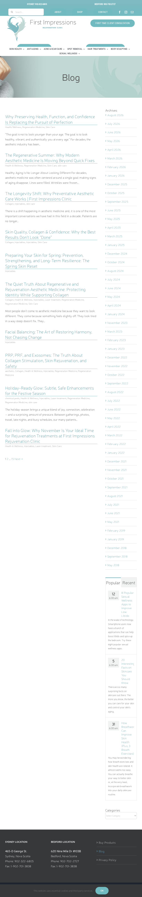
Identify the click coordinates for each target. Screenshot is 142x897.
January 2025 (116, 245)
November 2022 (117, 366)
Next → (19, 459)
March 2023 (114, 331)
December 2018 (117, 548)
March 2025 (114, 236)
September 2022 (117, 383)
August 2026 (115, 115)
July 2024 (113, 279)
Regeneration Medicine (33, 127)
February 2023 (116, 340)
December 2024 (117, 253)
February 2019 (116, 530)
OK (102, 890)
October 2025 (116, 193)
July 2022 (113, 400)
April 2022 (114, 426)
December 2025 (117, 184)
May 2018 (113, 565)
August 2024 (115, 271)
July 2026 (113, 124)
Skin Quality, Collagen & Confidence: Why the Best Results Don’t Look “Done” (50, 234)
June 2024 (114, 288)
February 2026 (116, 167)
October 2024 (116, 262)
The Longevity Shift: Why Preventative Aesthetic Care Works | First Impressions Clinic (49, 196)
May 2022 (113, 418)
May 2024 (113, 296)
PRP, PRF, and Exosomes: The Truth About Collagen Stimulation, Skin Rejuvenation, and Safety (46, 360)
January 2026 (116, 175)
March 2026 (114, 158)
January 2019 (115, 539)
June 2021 (113, 513)
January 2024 (116, 314)
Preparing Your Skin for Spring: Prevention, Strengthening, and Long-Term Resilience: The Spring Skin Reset (47, 260)
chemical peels (12, 398)
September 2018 (117, 556)
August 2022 (115, 392)
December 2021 (117, 461)
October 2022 (116, 375)
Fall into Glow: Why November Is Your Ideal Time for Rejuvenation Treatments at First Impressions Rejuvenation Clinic (50, 435)
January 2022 (116, 452)
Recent (128, 582)
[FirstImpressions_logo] (41, 18)
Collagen (9, 203)
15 (12, 459)
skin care (62, 165)
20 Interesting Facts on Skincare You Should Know (127, 671)
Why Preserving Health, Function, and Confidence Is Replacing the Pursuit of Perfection (50, 119)
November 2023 (117, 323)
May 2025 (113, 219)
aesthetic (9, 370)
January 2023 (116, 348)
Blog (101, 851)
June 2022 (114, 409)
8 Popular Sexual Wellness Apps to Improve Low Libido (127, 604)
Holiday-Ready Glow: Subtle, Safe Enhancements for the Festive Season (49, 390)
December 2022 (117, 357)
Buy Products (107, 842)
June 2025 (114, 210)
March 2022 (114, 435)
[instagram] (126, 12)
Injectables (20, 203)
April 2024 (114, 305)
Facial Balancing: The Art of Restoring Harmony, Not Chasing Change (48, 334)
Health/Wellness (13, 127)
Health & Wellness (14, 165)
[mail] (132, 12)
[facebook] (119, 12)
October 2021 (115, 478)
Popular (113, 582)
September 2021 (117, 487)
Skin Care (50, 127)
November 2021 (117, 470)
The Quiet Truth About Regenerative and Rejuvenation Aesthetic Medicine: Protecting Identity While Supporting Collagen (45, 289)
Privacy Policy (107, 860)
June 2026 (114, 132)
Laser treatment (53, 299)
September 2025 (117, 201)
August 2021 (115, 496)
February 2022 (116, 444)
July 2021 (113, 504)
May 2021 (113, 522)
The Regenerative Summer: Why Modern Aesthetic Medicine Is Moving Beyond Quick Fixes (50, 157)
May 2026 (113, 141)
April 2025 (114, 227)
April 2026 (114, 149)
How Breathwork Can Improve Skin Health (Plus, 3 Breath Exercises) (127, 738)
